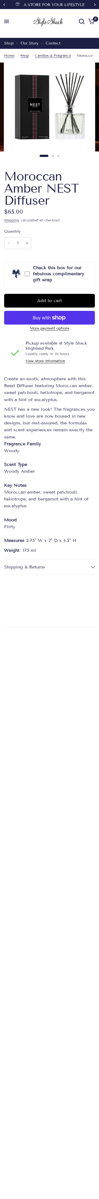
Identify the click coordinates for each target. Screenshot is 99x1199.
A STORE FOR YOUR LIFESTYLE (54, 4)
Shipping (11, 220)
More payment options (49, 328)
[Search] (81, 21)
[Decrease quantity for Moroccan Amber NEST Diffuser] (8, 243)
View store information (45, 361)
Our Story (29, 43)
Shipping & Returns (24, 567)
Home (9, 56)
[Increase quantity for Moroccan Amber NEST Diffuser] (27, 243)
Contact (53, 43)
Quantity (12, 231)
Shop (8, 43)
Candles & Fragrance (53, 56)
